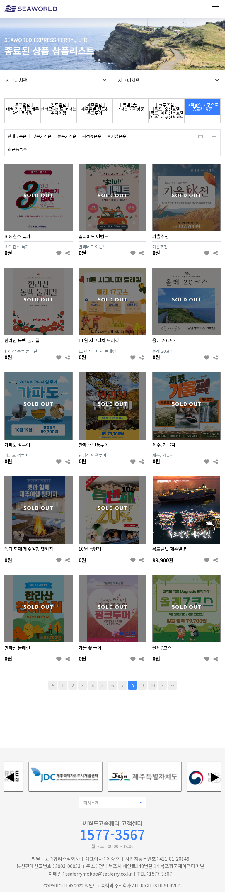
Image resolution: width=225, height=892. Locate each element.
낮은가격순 (42, 136)
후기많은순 (116, 136)
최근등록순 (17, 149)
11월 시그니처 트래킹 (99, 340)
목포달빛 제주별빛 (169, 548)
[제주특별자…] (133, 776)
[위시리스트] (59, 253)
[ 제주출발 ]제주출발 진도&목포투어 (94, 109)
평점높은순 (91, 136)
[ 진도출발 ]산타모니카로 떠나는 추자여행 (58, 109)
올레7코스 (161, 647)
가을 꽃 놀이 (90, 647)
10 (152, 685)
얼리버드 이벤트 (93, 236)
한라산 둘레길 (17, 647)
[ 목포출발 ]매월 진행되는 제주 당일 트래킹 (22, 109)
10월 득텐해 (90, 548)
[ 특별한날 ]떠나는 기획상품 (130, 107)
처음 (52, 685)
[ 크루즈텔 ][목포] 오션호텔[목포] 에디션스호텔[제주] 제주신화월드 (166, 111)
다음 (162, 685)
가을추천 (160, 236)
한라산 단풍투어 (93, 444)
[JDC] (54, 776)
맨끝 (172, 685)
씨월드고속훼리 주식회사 (108, 885)
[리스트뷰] (200, 136)
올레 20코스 (163, 340)
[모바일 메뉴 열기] (215, 9)
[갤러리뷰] (213, 136)
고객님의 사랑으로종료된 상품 (202, 107)
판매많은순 (17, 136)
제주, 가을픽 (163, 444)
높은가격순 (66, 136)
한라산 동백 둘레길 (22, 340)
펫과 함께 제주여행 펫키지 (28, 548)
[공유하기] (67, 253)
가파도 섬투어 (17, 444)
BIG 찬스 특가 (17, 236)
